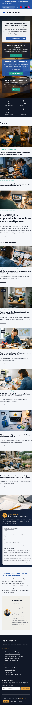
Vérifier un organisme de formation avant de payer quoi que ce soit (15, 272)
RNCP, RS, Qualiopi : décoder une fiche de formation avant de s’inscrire (15, 395)
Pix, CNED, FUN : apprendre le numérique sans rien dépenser (15, 218)
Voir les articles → (16, 55)
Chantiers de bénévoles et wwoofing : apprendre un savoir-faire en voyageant (15, 477)
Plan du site (8, 672)
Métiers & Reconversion (8, 149)
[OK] (17, 7)
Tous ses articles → (17, 627)
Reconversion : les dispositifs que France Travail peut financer (15, 313)
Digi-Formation (14, 12)
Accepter (6, 701)
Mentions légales (10, 670)
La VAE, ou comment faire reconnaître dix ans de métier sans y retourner (15, 153)
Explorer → (16, 89)
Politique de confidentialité (13, 674)
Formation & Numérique (7, 211)
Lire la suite (3, 237)
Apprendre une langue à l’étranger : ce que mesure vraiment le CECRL (15, 354)
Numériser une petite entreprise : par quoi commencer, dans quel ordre (15, 185)
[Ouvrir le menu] (29, 12)
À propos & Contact (11, 667)
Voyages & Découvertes (7, 350)
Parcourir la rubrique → (16, 73)
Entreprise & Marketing (7, 181)
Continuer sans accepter (16, 701)
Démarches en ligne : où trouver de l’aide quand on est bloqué (15, 436)
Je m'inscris (25, 688)
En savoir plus (22, 698)
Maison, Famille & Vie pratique (9, 268)
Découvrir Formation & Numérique (16, 38)
